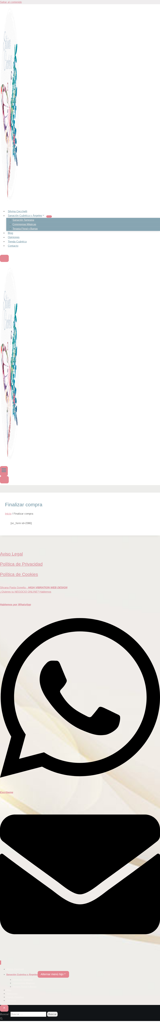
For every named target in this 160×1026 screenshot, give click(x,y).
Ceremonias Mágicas (24, 224)
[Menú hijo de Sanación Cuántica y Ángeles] (49, 216)
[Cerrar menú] (0, 962)
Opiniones (14, 237)
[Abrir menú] (4, 471)
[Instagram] (4, 252)
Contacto (13, 245)
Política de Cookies (19, 574)
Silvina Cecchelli (17, 211)
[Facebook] (1, 252)
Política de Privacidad (21, 564)
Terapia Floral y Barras (25, 228)
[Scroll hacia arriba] (155, 1001)
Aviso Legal (11, 553)
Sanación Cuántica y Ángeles (22, 974)
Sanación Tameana (23, 220)
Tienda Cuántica (17, 241)
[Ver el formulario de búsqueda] (4, 258)
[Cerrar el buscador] (4, 1008)
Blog (10, 233)
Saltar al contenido (11, 2)
